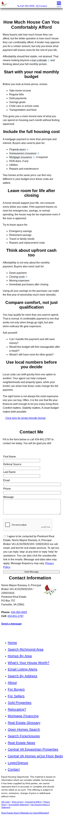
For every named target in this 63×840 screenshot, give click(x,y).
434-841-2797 (15, 616)
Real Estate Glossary (24, 722)
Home (12, 642)
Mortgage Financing (23, 716)
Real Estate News (21, 743)
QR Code (5, 802)
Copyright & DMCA (33, 802)
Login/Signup (18, 763)
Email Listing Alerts (22, 669)
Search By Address (22, 676)
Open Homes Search (24, 729)
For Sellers (16, 696)
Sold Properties (20, 702)
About (12, 682)
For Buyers (16, 689)
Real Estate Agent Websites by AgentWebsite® (25, 813)
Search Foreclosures (24, 736)
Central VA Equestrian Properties (33, 749)
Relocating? (17, 709)
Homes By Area (20, 656)
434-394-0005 (19, 612)
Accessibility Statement (18, 805)
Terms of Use (17, 802)
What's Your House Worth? (28, 662)
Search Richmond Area (25, 649)
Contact (14, 769)
